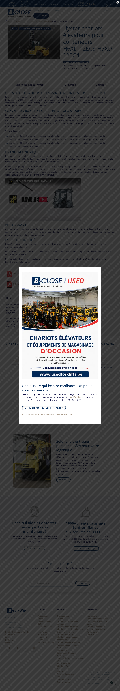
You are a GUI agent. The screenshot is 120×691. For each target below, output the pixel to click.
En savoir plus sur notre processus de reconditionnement (47, 414)
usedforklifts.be (77, 397)
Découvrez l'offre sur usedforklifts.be (43, 407)
